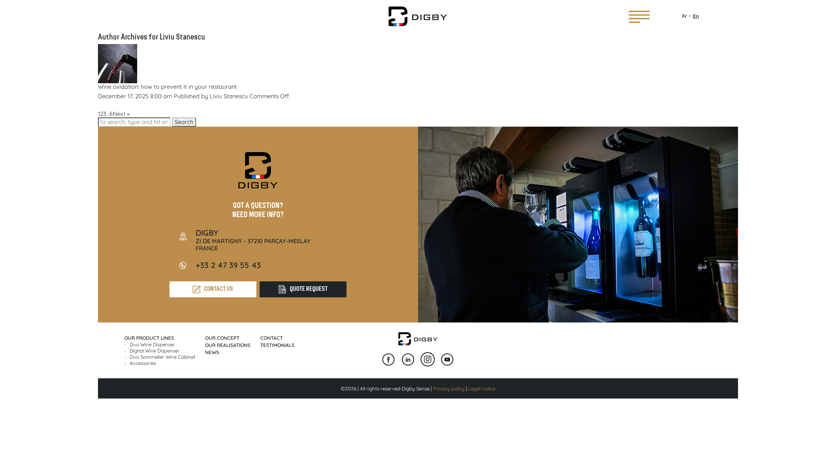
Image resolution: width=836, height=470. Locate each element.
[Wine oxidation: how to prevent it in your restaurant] (117, 79)
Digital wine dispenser (155, 351)
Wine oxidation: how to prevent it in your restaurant (167, 86)
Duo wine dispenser (152, 344)
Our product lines (149, 338)
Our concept (222, 338)
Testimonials (277, 345)
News (212, 352)
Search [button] (184, 122)
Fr (684, 16)
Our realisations (227, 345)
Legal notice (481, 388)
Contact (271, 338)
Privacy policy (449, 388)
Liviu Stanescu (229, 96)
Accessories (143, 363)
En (696, 16)
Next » (121, 114)
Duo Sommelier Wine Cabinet (162, 357)
